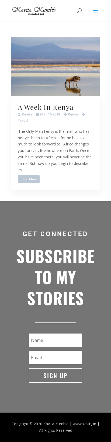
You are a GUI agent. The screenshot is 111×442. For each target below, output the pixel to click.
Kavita (27, 114)
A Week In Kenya (46, 107)
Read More (28, 179)
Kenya (73, 114)
